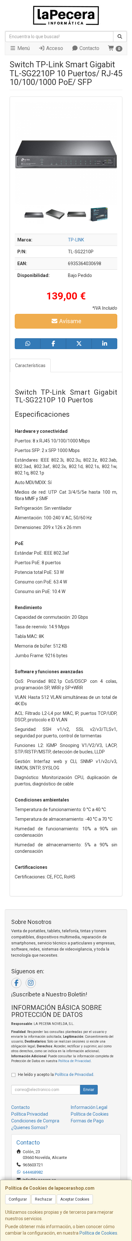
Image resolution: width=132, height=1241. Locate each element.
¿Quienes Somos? (29, 1127)
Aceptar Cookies (74, 1199)
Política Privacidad (29, 1114)
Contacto (88, 48)
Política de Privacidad (74, 1061)
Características (30, 365)
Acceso (54, 48)
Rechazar (43, 1199)
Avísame (69, 321)
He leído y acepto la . (56, 1074)
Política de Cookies (98, 1233)
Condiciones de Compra (35, 1120)
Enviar (88, 1089)
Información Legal (89, 1107)
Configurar (18, 1199)
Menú (23, 48)
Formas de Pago (87, 1120)
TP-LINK (76, 239)
